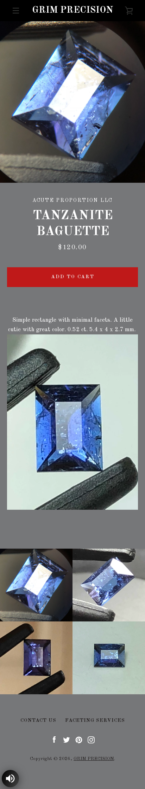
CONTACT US (38, 720)
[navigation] (16, 10)
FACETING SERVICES (95, 720)
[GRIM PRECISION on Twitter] (66, 739)
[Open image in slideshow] (72, 102)
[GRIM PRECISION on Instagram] (91, 739)
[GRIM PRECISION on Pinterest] (78, 739)
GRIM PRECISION (72, 10)
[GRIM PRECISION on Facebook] (54, 739)
